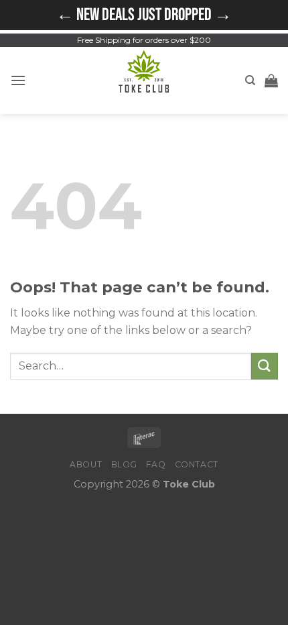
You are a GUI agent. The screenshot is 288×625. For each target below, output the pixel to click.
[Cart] (271, 80)
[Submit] (264, 366)
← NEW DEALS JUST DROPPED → (144, 15)
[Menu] (18, 80)
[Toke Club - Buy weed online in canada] (144, 80)
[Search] (250, 80)
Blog (124, 464)
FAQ (155, 464)
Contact (196, 464)
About (86, 464)
